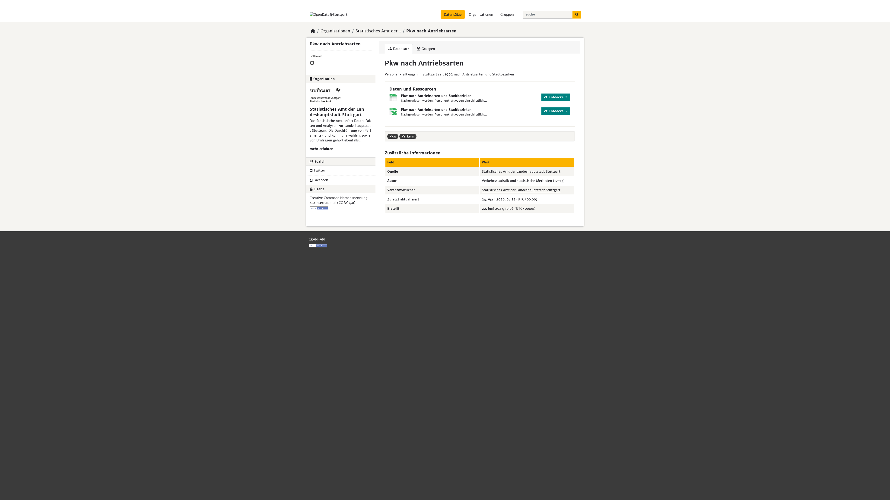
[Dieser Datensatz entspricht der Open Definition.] (341, 208)
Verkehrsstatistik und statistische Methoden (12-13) (523, 181)
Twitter (319, 170)
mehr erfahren (321, 149)
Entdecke (556, 97)
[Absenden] (576, 15)
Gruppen (507, 14)
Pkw (393, 136)
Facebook (321, 180)
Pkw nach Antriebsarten (431, 31)
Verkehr (408, 136)
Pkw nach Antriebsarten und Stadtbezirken (436, 96)
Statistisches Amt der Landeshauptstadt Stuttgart (521, 190)
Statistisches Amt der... (378, 31)
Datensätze (453, 14)
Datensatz (400, 49)
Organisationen (481, 14)
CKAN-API (317, 239)
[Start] (313, 31)
